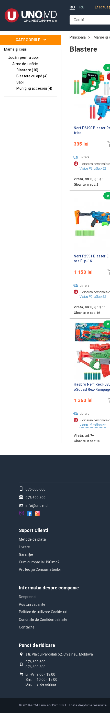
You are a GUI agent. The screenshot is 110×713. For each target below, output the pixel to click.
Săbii (20, 82)
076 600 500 (36, 498)
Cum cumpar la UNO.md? (39, 562)
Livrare (24, 547)
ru (81, 7)
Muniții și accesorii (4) (34, 88)
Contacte (27, 627)
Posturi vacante (32, 604)
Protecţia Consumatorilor (40, 569)
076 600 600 (36, 489)
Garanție (26, 554)
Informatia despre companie (49, 587)
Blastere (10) (27, 70)
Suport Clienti (33, 530)
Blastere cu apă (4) (32, 76)
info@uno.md (37, 506)
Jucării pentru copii (23, 57)
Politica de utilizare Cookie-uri (43, 612)
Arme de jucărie (25, 64)
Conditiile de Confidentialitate (43, 619)
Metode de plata (32, 539)
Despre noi (27, 597)
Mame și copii (15, 49)
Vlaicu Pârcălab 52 (93, 168)
